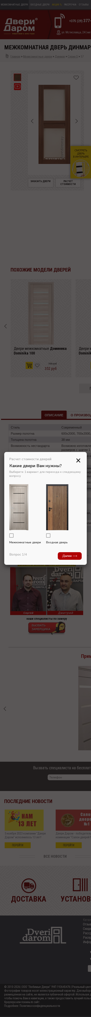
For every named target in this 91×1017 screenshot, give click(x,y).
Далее (67, 556)
